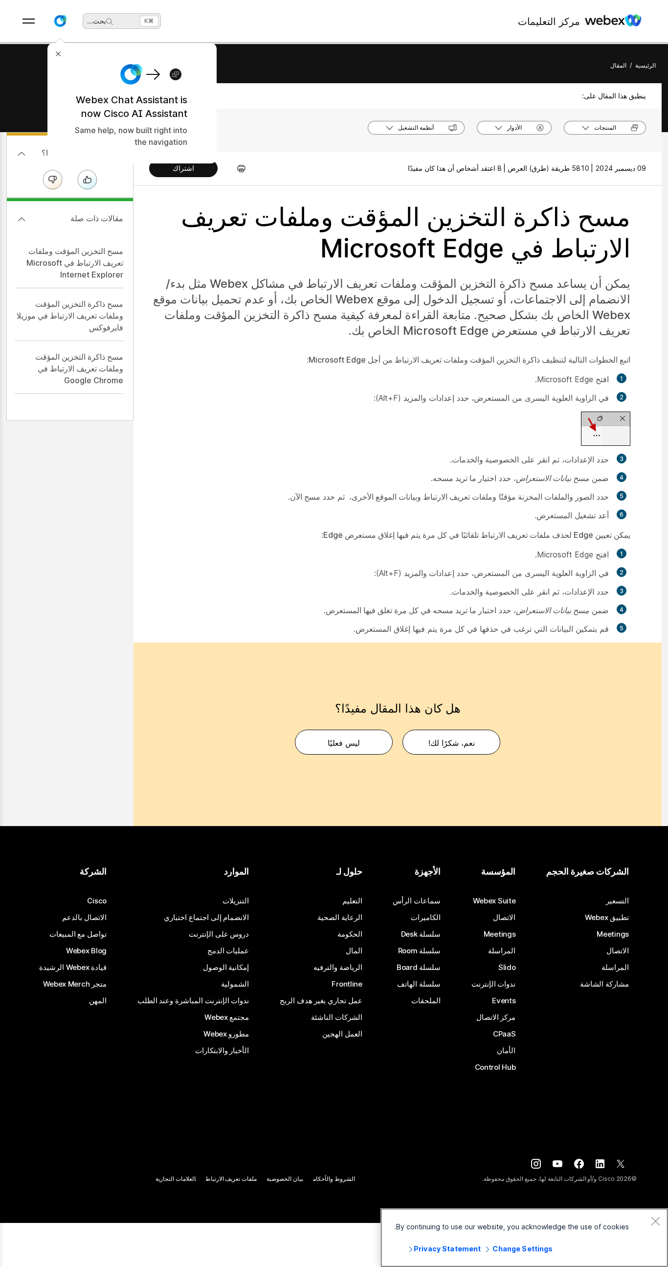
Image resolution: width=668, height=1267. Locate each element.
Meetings (613, 934)
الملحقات (426, 1000)
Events (503, 1000)
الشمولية (235, 984)
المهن (98, 1000)
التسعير (617, 901)
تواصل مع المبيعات (78, 934)
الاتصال (617, 950)
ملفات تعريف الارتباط (231, 1178)
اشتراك (183, 168)
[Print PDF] (236, 168)
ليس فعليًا (344, 743)
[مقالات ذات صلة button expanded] (21, 219)
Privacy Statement (447, 1248)
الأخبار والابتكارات (222, 1050)
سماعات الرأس (417, 901)
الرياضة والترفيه (337, 967)
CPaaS (504, 1034)
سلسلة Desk (421, 934)
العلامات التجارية (176, 1178)
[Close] (655, 1221)
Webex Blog (86, 950)
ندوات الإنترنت (493, 984)
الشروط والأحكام (334, 1178)
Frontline (347, 984)
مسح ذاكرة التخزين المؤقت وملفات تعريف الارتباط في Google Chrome (79, 368)
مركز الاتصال (496, 1017)
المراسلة (615, 967)
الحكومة (349, 934)
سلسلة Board (419, 967)
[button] (60, 21)
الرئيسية (645, 65)
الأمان (506, 1050)
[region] (524, 1237)
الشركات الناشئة (336, 1017)
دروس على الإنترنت (219, 934)
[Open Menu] (29, 21)
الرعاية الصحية (339, 917)
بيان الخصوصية (285, 1178)
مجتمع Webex (226, 1017)
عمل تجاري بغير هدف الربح (321, 1000)
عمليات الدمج (228, 950)
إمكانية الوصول (226, 967)
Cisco (97, 901)
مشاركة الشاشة (604, 984)
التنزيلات (236, 901)
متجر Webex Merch (75, 984)
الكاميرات (426, 917)
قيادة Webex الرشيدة (73, 967)
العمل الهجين (342, 1034)
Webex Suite (494, 901)
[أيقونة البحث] (109, 21)
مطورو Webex (226, 1034)
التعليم (352, 901)
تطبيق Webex (607, 917)
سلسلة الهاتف (419, 984)
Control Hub (495, 1067)
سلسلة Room (419, 950)
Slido (507, 967)
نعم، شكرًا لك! (451, 743)
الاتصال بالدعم (84, 917)
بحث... (96, 21)
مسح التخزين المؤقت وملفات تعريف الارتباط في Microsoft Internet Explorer (74, 262)
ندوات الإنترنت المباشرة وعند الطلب (193, 1000)
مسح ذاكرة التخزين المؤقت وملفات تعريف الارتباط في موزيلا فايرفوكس (70, 315)
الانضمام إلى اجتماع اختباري (206, 917)
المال (354, 950)
